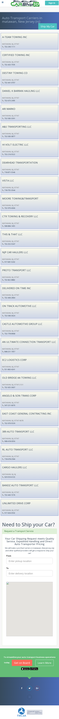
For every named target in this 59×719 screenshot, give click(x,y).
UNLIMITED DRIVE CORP (16, 503)
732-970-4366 (9, 208)
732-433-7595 (9, 64)
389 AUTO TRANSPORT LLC (18, 431)
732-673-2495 (9, 100)
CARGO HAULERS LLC (14, 467)
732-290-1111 (9, 46)
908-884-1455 (9, 226)
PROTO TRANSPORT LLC (16, 270)
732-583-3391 (9, 118)
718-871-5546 (9, 172)
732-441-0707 (9, 82)
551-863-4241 (9, 369)
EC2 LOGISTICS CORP (14, 359)
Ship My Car (48, 26)
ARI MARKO (8, 108)
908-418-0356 (9, 441)
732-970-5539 (9, 423)
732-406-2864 (9, 297)
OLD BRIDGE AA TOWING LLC (19, 377)
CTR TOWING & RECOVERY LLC (20, 216)
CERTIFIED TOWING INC (16, 55)
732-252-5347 (9, 244)
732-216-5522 (9, 154)
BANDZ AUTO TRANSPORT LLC (20, 485)
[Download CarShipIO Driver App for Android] (34, 668)
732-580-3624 (9, 315)
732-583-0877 (9, 136)
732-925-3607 (9, 387)
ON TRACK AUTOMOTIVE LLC (19, 306)
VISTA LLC (8, 180)
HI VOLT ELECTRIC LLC (15, 144)
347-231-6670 (9, 405)
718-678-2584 (9, 459)
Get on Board (22, 662)
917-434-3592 (9, 513)
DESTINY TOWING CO (14, 73)
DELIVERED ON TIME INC (16, 288)
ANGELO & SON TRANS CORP (19, 395)
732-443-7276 (9, 495)
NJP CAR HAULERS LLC (15, 252)
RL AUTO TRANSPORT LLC (17, 449)
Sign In (52, 3)
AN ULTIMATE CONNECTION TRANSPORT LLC (29, 342)
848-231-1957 (9, 351)
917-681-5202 (9, 262)
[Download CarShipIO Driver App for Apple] (25, 668)
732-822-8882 (9, 280)
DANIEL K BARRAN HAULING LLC (21, 91)
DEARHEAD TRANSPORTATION (20, 162)
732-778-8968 (9, 333)
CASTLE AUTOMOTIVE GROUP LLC (22, 324)
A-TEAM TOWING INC (14, 37)
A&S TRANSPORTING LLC (16, 126)
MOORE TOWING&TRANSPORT (20, 198)
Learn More (44, 662)
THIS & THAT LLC (12, 234)
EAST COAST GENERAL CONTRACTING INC (26, 413)
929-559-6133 (9, 477)
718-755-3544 (9, 190)
